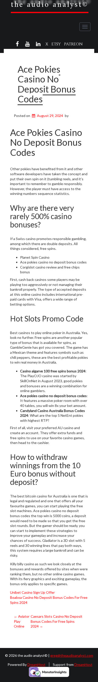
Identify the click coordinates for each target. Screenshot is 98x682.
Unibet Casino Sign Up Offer (32, 592)
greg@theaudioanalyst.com (71, 655)
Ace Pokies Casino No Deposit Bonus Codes (47, 84)
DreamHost (36, 664)
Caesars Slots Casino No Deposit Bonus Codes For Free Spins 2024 (56, 621)
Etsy (56, 44)
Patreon (73, 44)
